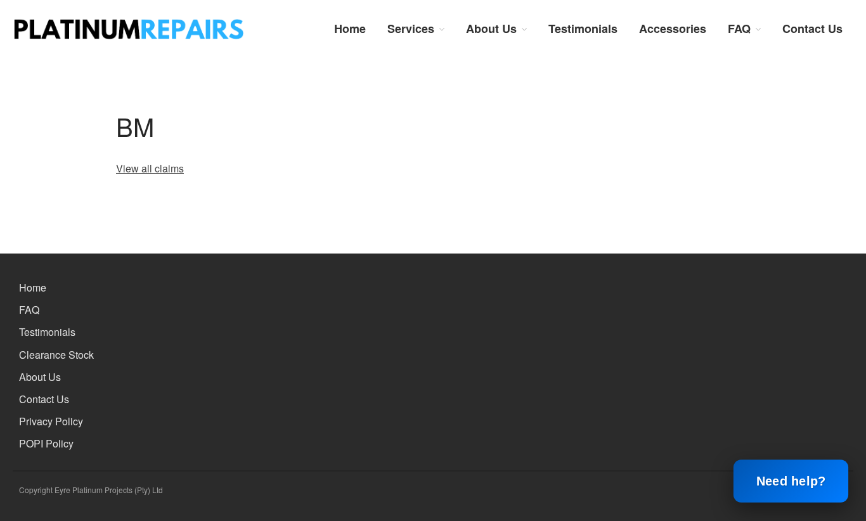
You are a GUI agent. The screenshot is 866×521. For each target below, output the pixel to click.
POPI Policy (46, 443)
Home (350, 28)
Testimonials (582, 28)
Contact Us (812, 28)
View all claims (150, 168)
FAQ (739, 28)
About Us (491, 28)
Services (410, 28)
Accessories (672, 28)
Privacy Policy (51, 421)
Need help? (791, 481)
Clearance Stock (56, 354)
